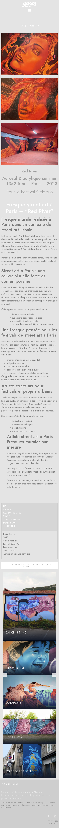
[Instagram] (55, 816)
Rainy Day (12, 771)
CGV (56, 822)
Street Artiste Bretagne (36, 802)
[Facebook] (49, 816)
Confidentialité (53, 824)
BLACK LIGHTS (14, 668)
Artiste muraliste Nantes (12, 802)
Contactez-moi (13, 480)
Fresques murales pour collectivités (38, 805)
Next (54, 675)
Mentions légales (53, 820)
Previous (5, 675)
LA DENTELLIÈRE (15, 632)
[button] (29, 11)
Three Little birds (17, 703)
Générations (14, 737)
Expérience (6, 807)
